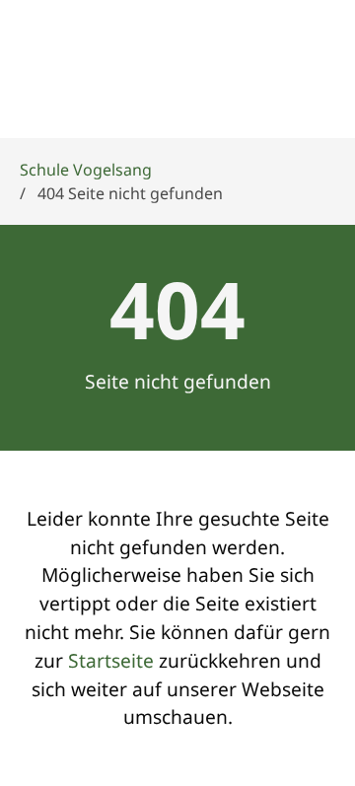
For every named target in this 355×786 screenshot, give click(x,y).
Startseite (111, 660)
